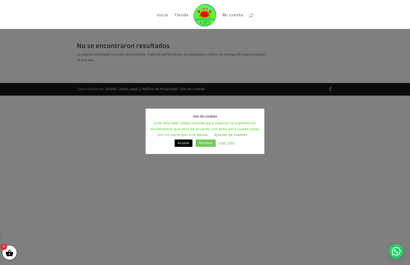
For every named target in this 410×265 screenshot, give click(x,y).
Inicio (162, 16)
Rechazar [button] (206, 143)
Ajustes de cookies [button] (230, 135)
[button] (396, 251)
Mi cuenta (232, 16)
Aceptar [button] (183, 143)
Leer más (227, 143)
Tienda (181, 16)
